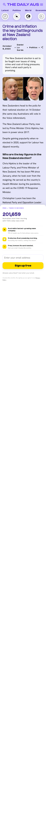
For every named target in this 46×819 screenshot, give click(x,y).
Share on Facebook (30, 65)
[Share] (42, 47)
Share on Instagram (30, 70)
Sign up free (23, 265)
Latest (5, 10)
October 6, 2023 (7, 47)
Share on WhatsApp (30, 60)
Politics (17, 10)
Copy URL (25, 55)
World (28, 10)
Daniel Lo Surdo (20, 47)
